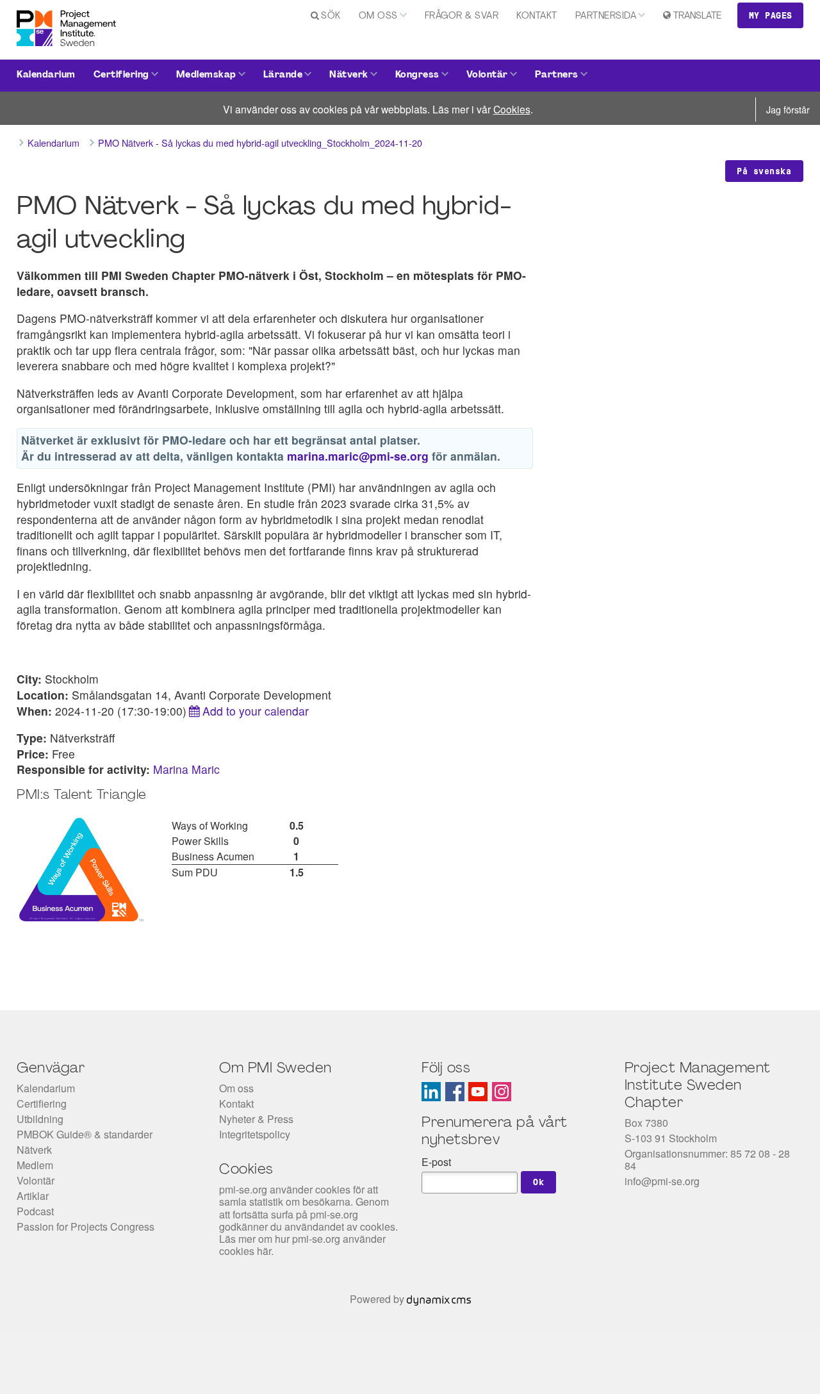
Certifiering (121, 75)
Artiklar (33, 1195)
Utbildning (40, 1118)
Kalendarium (46, 75)
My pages (770, 15)
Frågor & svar (462, 16)
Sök (331, 16)
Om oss (378, 16)
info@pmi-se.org (662, 1181)
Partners (556, 75)
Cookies (511, 109)
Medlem (35, 1165)
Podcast (35, 1211)
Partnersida (606, 16)
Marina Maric (186, 769)
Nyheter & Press (256, 1118)
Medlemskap (206, 75)
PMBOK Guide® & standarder (84, 1134)
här (264, 1250)
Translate (697, 16)
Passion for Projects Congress (85, 1226)
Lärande (283, 75)
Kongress (417, 75)
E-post (436, 1161)
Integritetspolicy (254, 1134)
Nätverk (348, 75)
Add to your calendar (255, 711)
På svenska (764, 171)
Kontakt (536, 16)
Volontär (487, 75)
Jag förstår (788, 109)
